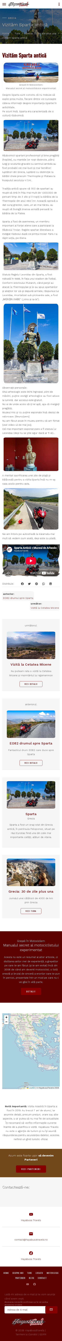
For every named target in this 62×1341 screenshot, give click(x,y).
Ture (17, 33)
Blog (31, 1277)
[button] (31, 1048)
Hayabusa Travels (31, 1220)
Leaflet (31, 1087)
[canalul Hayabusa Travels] (27, 1284)
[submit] (51, 1309)
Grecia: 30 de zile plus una (40, 33)
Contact (42, 1277)
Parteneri (20, 1277)
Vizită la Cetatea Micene (45, 607)
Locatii (39, 1272)
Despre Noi (17, 1272)
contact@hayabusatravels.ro (31, 1239)
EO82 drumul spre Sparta (18, 598)
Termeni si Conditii (26, 1334)
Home (5, 33)
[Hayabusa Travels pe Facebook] (34, 1284)
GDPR (42, 1334)
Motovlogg (53, 1272)
